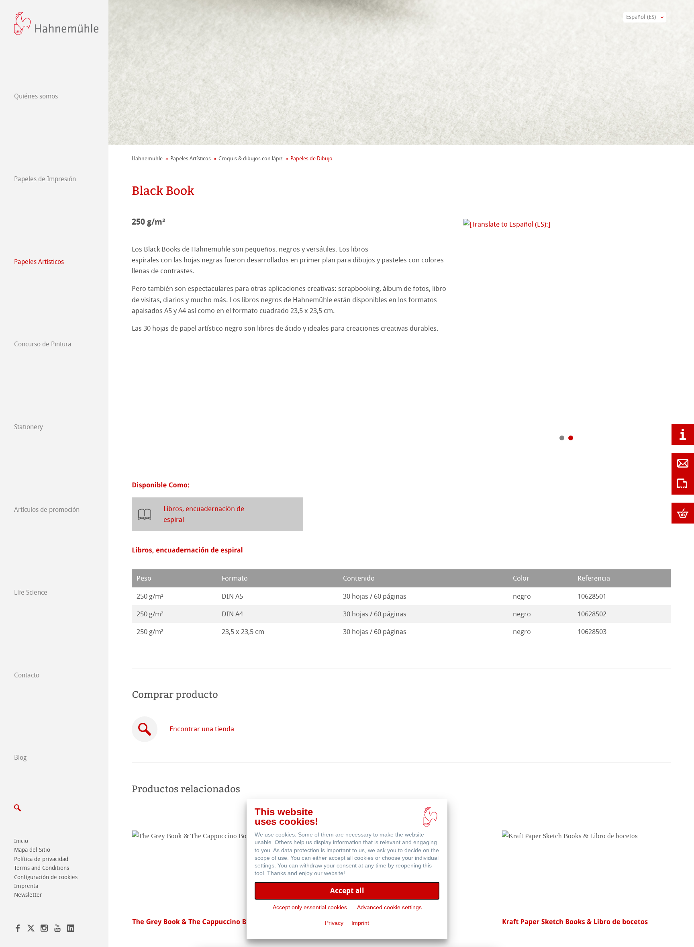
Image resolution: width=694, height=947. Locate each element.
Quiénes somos (36, 96)
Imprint (360, 923)
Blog (20, 757)
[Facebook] (17, 929)
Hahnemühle (147, 158)
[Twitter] (31, 929)
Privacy (334, 923)
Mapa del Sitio (32, 850)
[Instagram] (44, 929)
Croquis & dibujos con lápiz (250, 158)
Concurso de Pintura (42, 344)
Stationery (28, 427)
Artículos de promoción (47, 509)
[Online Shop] (683, 513)
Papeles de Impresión (45, 179)
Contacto (26, 675)
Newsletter (28, 895)
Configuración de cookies (46, 877)
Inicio (21, 841)
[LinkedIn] (70, 929)
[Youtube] (57, 929)
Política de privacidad (41, 859)
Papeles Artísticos (39, 262)
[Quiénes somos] (683, 434)
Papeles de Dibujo (311, 158)
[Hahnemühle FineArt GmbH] (56, 23)
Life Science (30, 592)
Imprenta (26, 886)
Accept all (347, 891)
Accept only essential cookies (310, 907)
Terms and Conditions (41, 868)
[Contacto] (683, 463)
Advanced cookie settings (389, 907)
